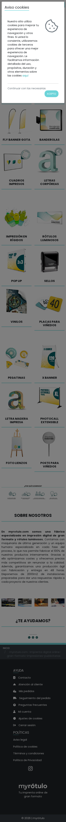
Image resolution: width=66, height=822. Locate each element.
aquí (25, 75)
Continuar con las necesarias (27, 88)
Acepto (51, 93)
